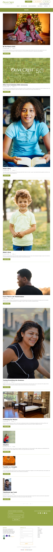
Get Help (39, 531)
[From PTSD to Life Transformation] (26, 279)
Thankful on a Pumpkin (10, 467)
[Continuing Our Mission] (26, 404)
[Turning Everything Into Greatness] (26, 343)
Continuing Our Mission (10, 419)
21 (30, 503)
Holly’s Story (7, 168)
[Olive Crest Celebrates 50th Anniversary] (26, 70)
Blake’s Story (7, 252)
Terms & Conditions (28, 547)
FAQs (39, 534)
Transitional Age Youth (10, 492)
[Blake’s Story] (26, 215)
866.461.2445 (46, 3)
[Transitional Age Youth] (7, 484)
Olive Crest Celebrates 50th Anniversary (15, 85)
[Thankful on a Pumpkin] (9, 460)
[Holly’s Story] (26, 131)
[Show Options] (23, 517)
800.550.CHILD (46, 4)
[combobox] (15, 517)
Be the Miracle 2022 (9, 46)
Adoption (6, 445)
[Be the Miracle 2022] (26, 29)
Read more (6, 53)
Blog (14, 48)
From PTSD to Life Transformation (13, 296)
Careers (39, 530)
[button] (50, 6)
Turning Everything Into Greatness (13, 380)
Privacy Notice (24, 547)
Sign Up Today (16, 519)
